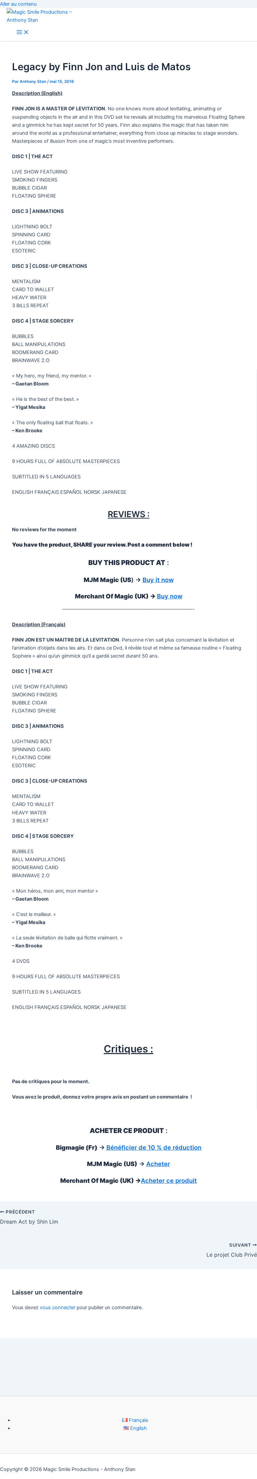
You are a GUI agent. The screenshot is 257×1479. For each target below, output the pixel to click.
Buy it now (158, 579)
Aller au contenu (18, 4)
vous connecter (57, 1307)
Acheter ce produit (169, 1180)
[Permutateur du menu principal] (23, 32)
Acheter (158, 1163)
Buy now (169, 596)
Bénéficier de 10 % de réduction (153, 1147)
